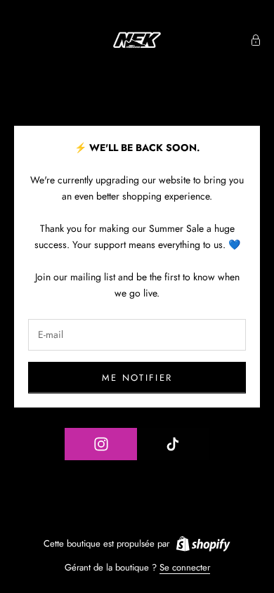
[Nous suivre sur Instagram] (101, 444)
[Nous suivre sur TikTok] (173, 444)
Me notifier (137, 377)
